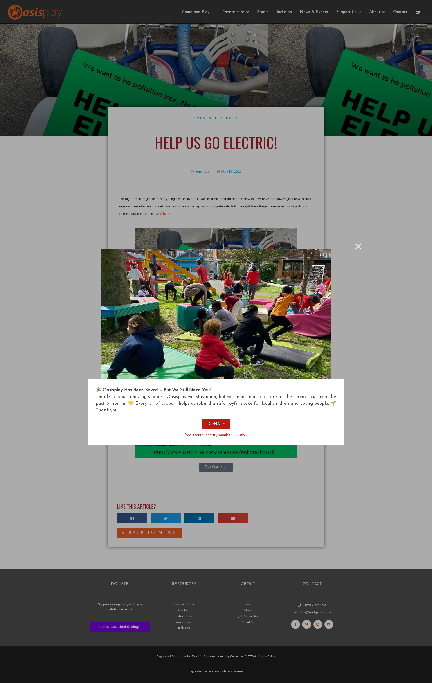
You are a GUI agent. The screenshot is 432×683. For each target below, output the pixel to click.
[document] (216, 341)
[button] (358, 246)
